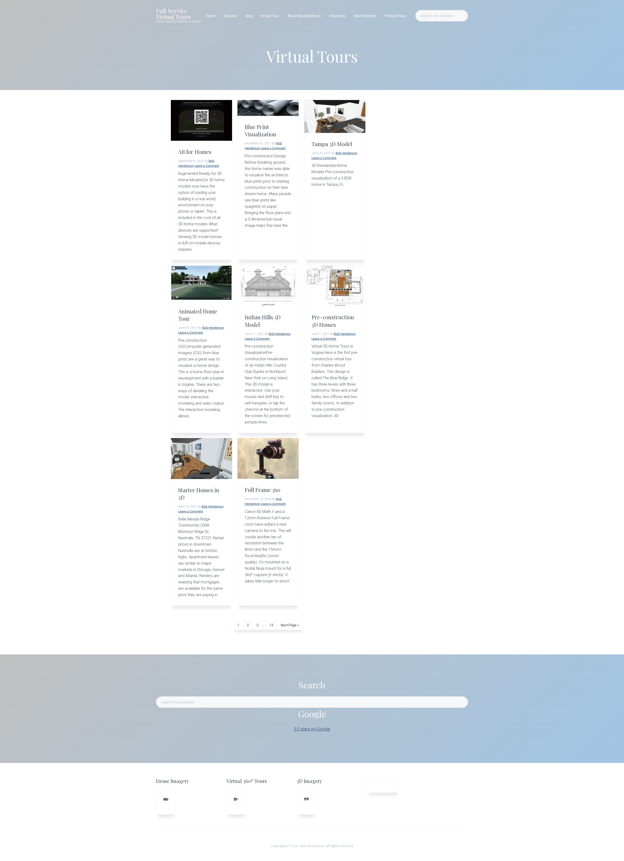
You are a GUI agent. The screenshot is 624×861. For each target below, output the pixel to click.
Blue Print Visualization (260, 130)
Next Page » (290, 626)
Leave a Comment (206, 166)
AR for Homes (194, 151)
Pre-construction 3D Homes (333, 320)
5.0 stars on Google (312, 728)
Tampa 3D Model (332, 144)
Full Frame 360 (262, 489)
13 (273, 625)
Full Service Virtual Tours (173, 13)
